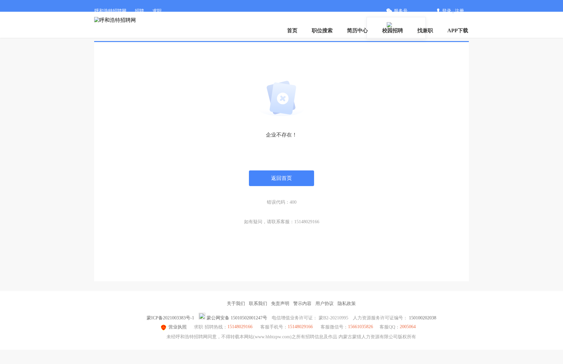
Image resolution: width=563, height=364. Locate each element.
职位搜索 (322, 30)
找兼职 (425, 30)
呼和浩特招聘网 (110, 10)
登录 (446, 10)
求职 (157, 10)
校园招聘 (392, 30)
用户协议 (324, 303)
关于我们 (236, 303)
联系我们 (258, 303)
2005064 (408, 326)
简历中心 (357, 30)
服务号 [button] (401, 10)
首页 (292, 30)
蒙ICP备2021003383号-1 (170, 317)
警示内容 (302, 303)
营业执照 (177, 327)
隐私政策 (347, 303)
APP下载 (457, 30)
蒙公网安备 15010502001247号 (237, 317)
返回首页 (281, 178)
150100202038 (422, 317)
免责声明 (280, 303)
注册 (459, 10)
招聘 (139, 10)
